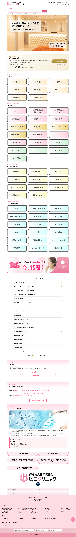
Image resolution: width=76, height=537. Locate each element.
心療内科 (17, 89)
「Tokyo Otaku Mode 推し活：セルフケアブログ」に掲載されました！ (29, 393)
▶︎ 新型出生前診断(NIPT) (7, 508)
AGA (38, 150)
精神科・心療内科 (37, 208)
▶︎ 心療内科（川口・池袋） (36, 508)
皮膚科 (37, 81)
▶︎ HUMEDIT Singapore (21, 518)
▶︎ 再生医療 (62, 511)
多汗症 (37, 224)
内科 (17, 208)
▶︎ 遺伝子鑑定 (19, 512)
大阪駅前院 (58, 179)
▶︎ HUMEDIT (4, 518)
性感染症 (38, 126)
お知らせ (66, 2)
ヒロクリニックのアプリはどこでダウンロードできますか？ (26, 286)
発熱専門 (17, 248)
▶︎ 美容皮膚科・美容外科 (7, 509)
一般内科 (58, 81)
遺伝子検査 (37, 134)
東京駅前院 (17, 171)
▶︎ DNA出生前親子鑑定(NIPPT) (66, 509)
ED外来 (38, 232)
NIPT (16, 110)
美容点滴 (58, 118)
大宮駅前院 (17, 179)
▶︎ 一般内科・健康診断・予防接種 (23, 508)
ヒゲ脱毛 (58, 150)
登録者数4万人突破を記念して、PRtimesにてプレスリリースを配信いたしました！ (31, 390)
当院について (59, 2)
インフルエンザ (58, 240)
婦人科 (37, 89)
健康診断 (17, 142)
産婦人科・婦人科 (16, 216)
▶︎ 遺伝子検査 (5, 512)
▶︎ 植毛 (17, 511)
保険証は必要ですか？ (19, 315)
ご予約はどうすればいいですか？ (21, 282)
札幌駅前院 (17, 195)
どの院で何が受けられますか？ (20, 331)
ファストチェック (58, 126)
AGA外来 (59, 232)
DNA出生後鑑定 (59, 110)
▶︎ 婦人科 (47, 509)
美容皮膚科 (17, 118)
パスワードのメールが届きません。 (21, 351)
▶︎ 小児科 (33, 509)
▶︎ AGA (46, 511)
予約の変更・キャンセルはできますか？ (22, 302)
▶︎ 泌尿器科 (47, 508)
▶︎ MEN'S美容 (5, 511)
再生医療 (58, 134)
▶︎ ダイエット (34, 512)
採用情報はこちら (38, 375)
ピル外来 (58, 224)
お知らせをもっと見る (38, 400)
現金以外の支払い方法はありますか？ (22, 311)
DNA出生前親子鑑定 (38, 110)
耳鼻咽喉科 (37, 240)
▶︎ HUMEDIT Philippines (36, 518)
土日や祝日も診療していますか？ (21, 347)
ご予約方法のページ (35, 355)
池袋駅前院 (37, 171)
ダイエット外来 (37, 248)
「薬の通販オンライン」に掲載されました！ (23, 395)
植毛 (58, 142)
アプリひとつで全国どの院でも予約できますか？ (24, 294)
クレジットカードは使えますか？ (21, 306)
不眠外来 (17, 224)
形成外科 (17, 81)
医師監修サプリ (16, 134)
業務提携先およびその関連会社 (10, 522)
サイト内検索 (10, 8)
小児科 (58, 89)
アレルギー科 (37, 97)
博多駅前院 (37, 195)
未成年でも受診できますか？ (20, 343)
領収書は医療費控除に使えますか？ (21, 323)
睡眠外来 (58, 248)
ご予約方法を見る (59, 61)
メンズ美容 (17, 158)
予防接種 (38, 142)
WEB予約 (52, 2)
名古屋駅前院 (37, 187)
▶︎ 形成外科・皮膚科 (64, 508)
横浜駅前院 (37, 179)
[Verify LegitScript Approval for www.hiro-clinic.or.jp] (38, 484)
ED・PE (17, 150)
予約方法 (66, 4)
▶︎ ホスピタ (4, 525)
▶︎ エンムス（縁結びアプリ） (51, 518)
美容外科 (38, 118)
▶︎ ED (32, 511)
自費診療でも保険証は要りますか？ (21, 319)
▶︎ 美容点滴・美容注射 (21, 509)
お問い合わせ (59, 4)
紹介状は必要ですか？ (19, 335)
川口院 (58, 171)
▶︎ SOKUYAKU (19, 525)
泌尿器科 (17, 97)
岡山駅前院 (58, 187)
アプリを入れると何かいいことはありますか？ (24, 290)
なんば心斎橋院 (16, 187)
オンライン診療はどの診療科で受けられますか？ (24, 327)
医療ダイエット (16, 126)
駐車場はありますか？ (19, 339)
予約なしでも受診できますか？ (20, 298)
